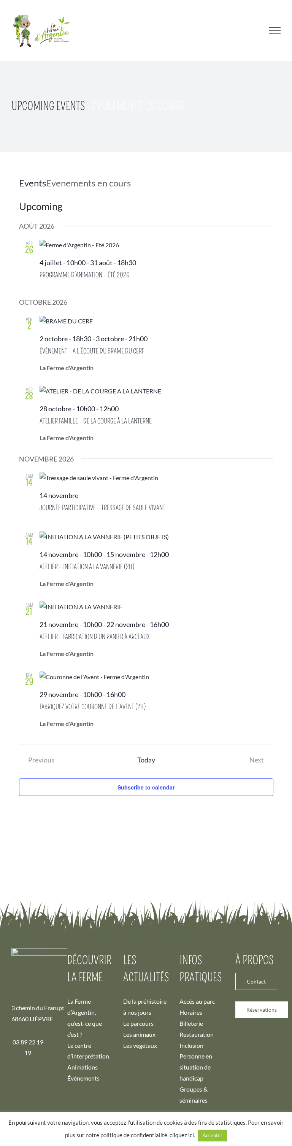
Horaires (190, 1012)
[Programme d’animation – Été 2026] (156, 245)
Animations (82, 1067)
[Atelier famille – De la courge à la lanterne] (156, 391)
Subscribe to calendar (146, 787)
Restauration (196, 1034)
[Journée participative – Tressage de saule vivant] (156, 478)
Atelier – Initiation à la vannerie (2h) (87, 567)
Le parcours (138, 1023)
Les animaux (139, 1034)
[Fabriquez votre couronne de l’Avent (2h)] (156, 677)
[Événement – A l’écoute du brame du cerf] (156, 321)
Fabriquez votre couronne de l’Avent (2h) (93, 707)
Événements (83, 1078)
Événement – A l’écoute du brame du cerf (92, 351)
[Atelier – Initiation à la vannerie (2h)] (156, 537)
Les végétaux (140, 1045)
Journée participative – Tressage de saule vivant (102, 508)
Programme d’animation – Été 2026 (85, 275)
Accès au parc (197, 1001)
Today (146, 760)
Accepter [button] (212, 1135)
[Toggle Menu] (275, 30)
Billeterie (191, 1023)
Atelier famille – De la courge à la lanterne (96, 421)
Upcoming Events (48, 106)
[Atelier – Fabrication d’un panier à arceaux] (156, 607)
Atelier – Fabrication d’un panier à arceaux (95, 637)
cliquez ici (182, 1135)
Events (32, 182)
